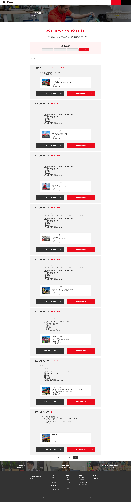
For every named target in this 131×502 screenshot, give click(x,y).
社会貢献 (68, 479)
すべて (68, 477)
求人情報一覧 (82, 479)
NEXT (75, 457)
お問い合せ (95, 475)
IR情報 (68, 488)
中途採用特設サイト (83, 484)
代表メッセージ (54, 479)
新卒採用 (21, 466)
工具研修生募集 (95, 478)
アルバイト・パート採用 (109, 466)
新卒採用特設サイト (83, 482)
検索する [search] (84, 49)
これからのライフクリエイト (56, 489)
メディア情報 (68, 482)
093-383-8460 (33, 481)
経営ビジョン (54, 477)
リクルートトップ (82, 477)
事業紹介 (53, 487)
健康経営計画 (54, 482)
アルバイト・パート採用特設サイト (84, 486)
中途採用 (65, 466)
